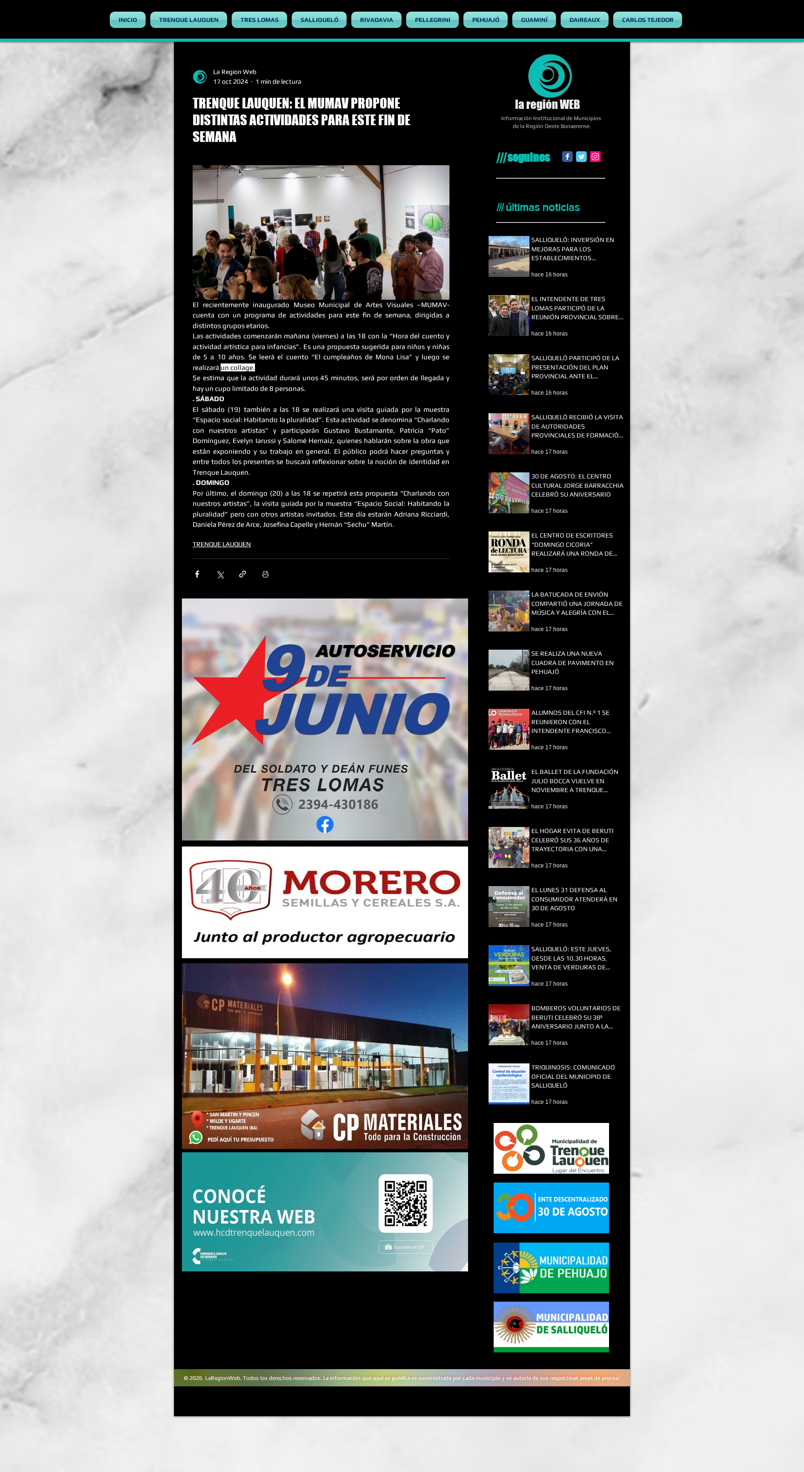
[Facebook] (567, 156)
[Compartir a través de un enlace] (242, 574)
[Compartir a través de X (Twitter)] (219, 574)
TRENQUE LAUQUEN (222, 544)
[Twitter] (581, 156)
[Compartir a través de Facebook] (197, 574)
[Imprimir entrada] (265, 574)
